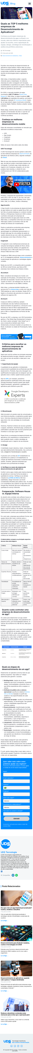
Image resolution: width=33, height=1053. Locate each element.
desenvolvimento (24, 153)
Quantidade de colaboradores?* (12, 804)
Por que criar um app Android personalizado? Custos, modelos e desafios (16, 908)
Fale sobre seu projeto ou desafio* (13, 811)
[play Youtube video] (16, 184)
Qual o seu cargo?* (8, 797)
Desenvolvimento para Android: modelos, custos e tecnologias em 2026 (15, 943)
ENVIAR (16, 818)
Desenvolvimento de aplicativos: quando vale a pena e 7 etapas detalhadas (15, 979)
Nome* (5, 771)
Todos (20, 55)
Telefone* (6, 784)
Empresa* (6, 791)
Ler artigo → (4, 920)
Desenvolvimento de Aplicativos (10, 55)
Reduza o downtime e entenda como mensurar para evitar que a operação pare (15, 1014)
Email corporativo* (8, 778)
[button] (29, 3)
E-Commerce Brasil (20, 100)
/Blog (12, 3)
